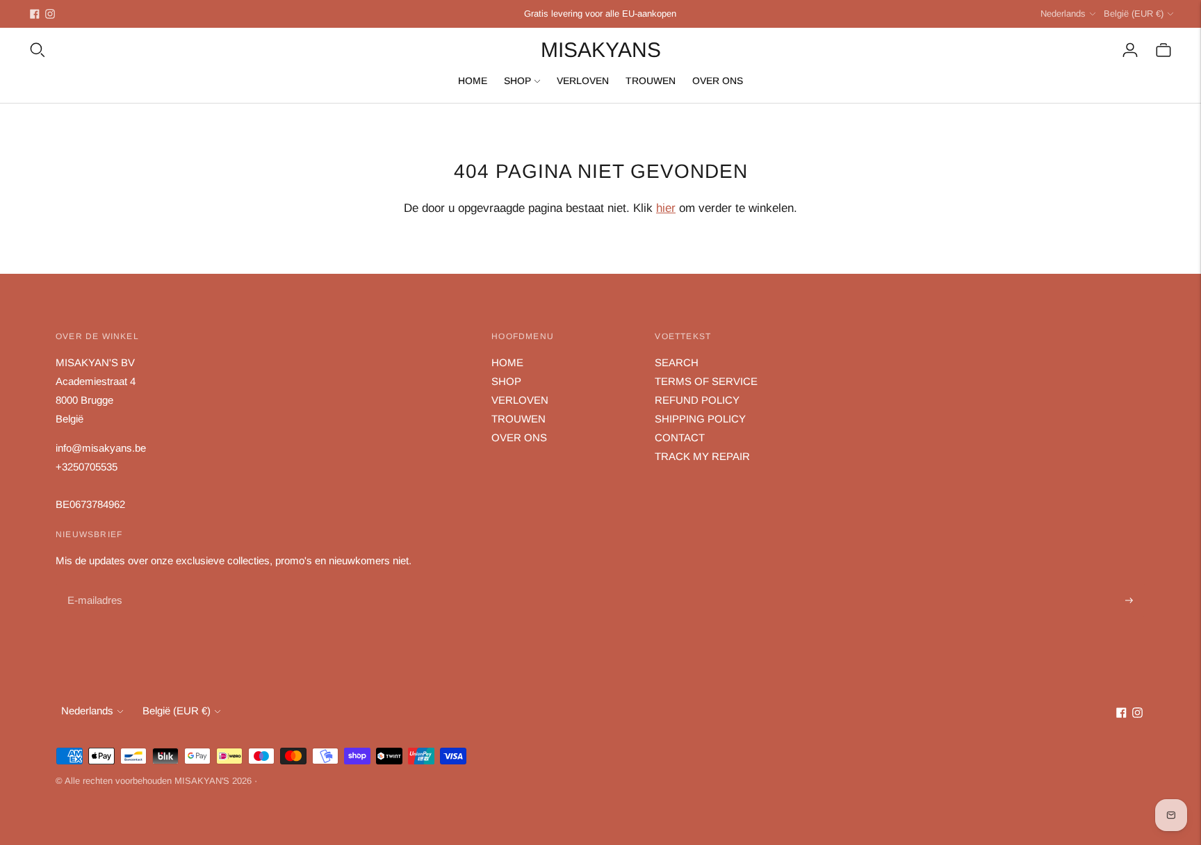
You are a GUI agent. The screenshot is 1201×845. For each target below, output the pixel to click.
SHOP (517, 80)
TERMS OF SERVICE (706, 381)
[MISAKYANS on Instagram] (50, 14)
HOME (472, 80)
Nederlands (1063, 13)
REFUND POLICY (697, 400)
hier (666, 208)
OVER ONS (717, 80)
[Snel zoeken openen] (37, 50)
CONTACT (680, 437)
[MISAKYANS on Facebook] (35, 14)
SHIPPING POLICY (700, 419)
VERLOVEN (583, 80)
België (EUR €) (1133, 13)
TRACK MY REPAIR (702, 456)
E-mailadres (93, 585)
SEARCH (676, 362)
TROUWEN (651, 80)
